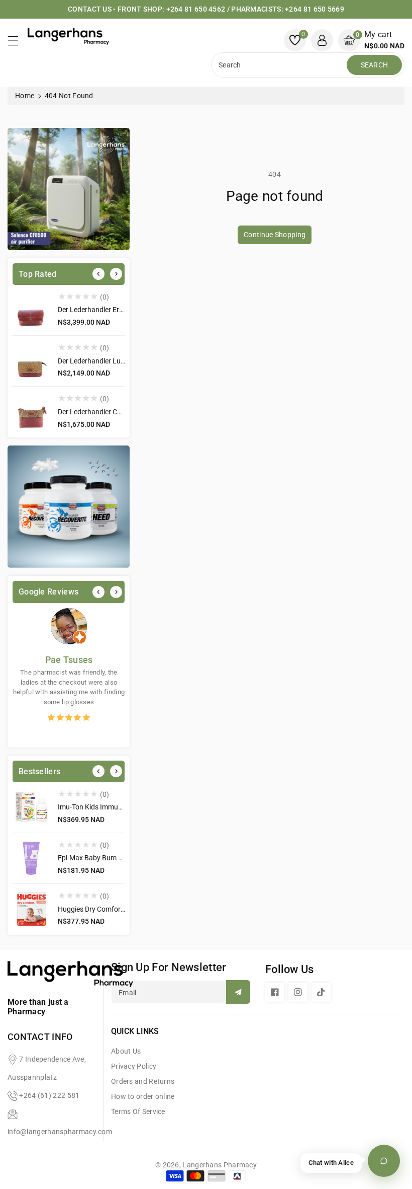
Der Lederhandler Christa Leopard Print (118, 412)
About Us (126, 1051)
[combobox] (280, 65)
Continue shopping (274, 235)
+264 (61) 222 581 (49, 1095)
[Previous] (98, 274)
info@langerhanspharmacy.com (60, 1132)
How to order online (143, 1096)
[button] (18, 43)
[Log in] (322, 40)
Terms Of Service (138, 1111)
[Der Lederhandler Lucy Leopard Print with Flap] (31, 361)
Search (374, 65)
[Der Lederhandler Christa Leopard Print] (31, 412)
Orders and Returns (142, 1081)
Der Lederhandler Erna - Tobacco (108, 310)
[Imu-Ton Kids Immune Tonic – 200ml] (31, 807)
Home (24, 96)
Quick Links (135, 1031)
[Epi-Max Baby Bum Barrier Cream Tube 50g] (31, 858)
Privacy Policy (133, 1066)
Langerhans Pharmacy (219, 1165)
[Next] (116, 274)
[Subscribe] (238, 992)
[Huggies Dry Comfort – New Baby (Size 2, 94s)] (31, 909)
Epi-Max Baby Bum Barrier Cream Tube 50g (124, 858)
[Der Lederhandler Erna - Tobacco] (31, 310)
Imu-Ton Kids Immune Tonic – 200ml (114, 807)
